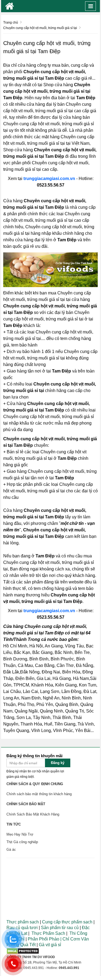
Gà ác (11, 849)
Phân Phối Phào (44, 939)
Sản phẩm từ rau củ (60, 927)
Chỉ (65, 939)
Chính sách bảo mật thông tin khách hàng (39, 794)
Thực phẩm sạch (22, 922)
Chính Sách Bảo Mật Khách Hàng (32, 814)
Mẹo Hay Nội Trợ (19, 834)
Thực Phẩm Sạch (48, 933)
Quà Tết (28, 944)
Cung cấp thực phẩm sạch (67, 922)
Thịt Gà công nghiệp (22, 842)
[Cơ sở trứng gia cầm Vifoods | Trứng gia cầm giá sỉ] (9, 6)
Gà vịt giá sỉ (50, 944)
